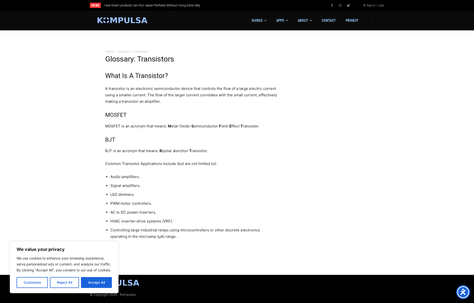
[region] (64, 267)
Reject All (64, 282)
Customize (32, 282)
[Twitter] (348, 5)
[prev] (245, 5)
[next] (253, 5)
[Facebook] (332, 5)
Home (109, 51)
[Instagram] (340, 5)
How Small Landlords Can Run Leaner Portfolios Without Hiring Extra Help (152, 5)
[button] (372, 20)
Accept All (96, 282)
